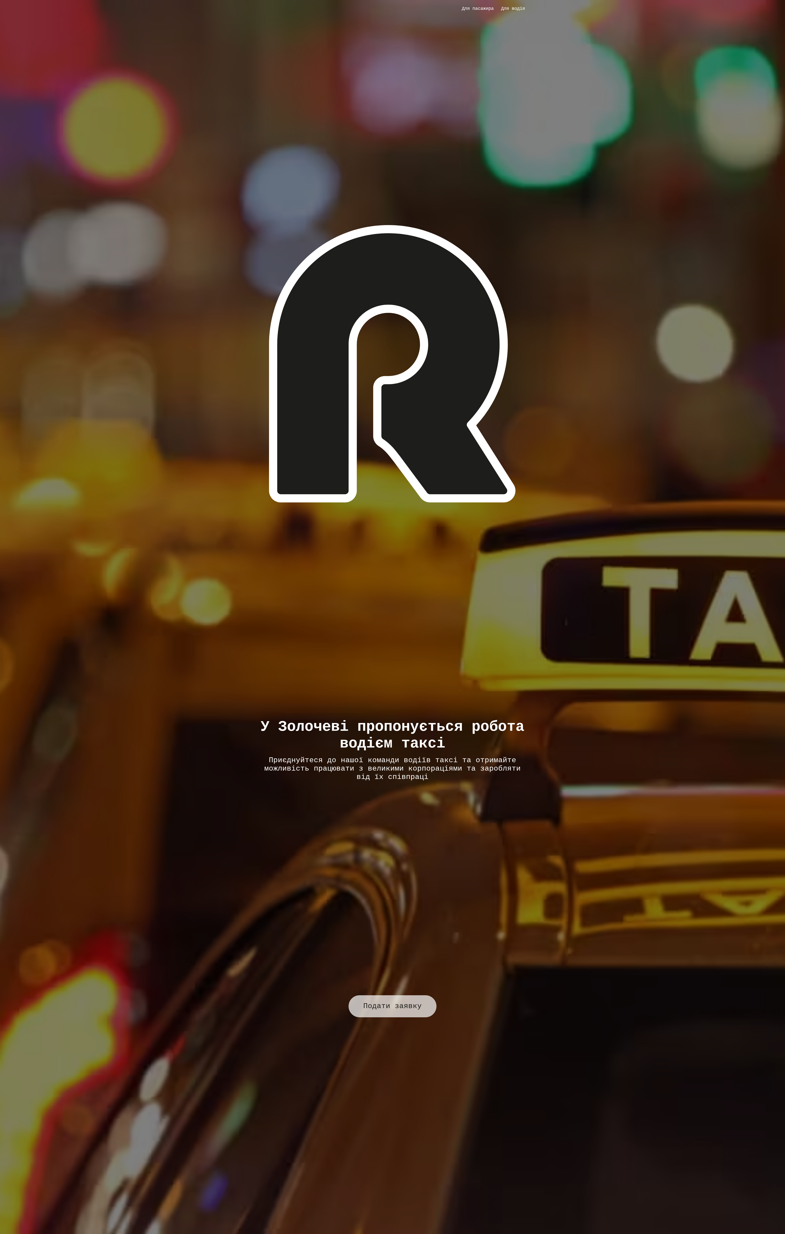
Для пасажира (478, 8)
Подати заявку (392, 1006)
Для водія (513, 8)
